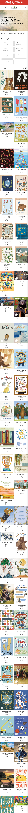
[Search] (5, 7)
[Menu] (2, 7)
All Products (4, 33)
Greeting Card (12, 33)
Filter (4, 68)
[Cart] (26, 7)
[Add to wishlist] (2, 88)
